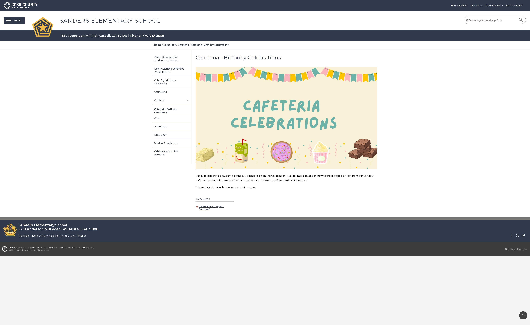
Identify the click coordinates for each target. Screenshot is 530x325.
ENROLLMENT (459, 5)
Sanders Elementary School (110, 20)
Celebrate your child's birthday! (166, 153)
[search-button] (521, 20)
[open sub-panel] (187, 100)
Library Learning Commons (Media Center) (169, 70)
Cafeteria (159, 100)
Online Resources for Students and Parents (166, 59)
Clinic (157, 118)
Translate (492, 5)
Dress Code (160, 134)
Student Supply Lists (165, 143)
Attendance (161, 126)
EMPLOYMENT (515, 5)
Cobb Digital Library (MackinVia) (165, 82)
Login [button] (475, 5)
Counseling (160, 92)
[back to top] (523, 315)
